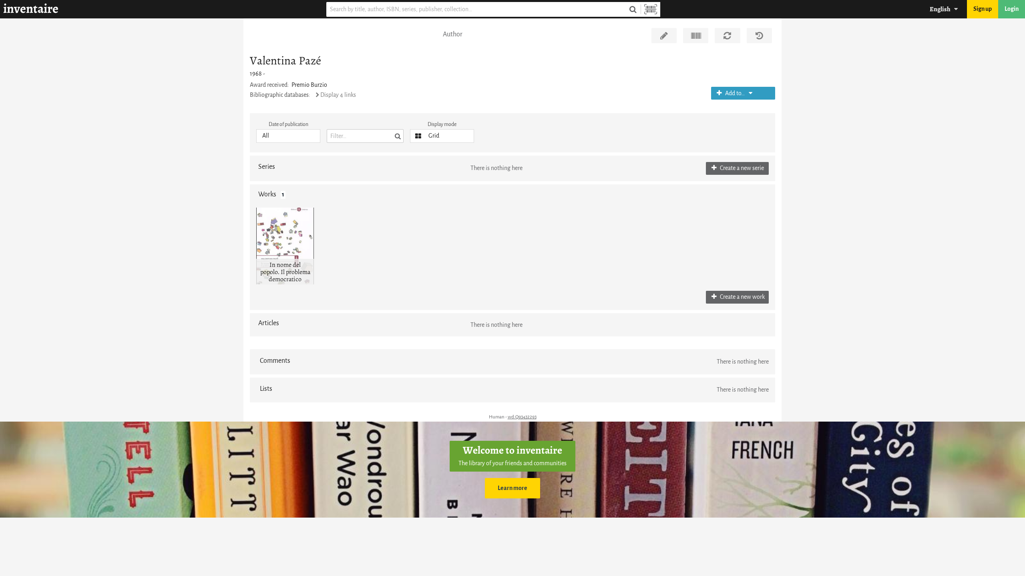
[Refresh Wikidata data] (727, 35)
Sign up (982, 9)
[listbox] (288, 136)
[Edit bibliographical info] (664, 35)
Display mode (442, 124)
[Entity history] (759, 35)
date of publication (288, 124)
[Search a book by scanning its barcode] (650, 9)
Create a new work (742, 297)
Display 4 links (338, 95)
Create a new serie (741, 168)
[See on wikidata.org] (695, 35)
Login (1012, 9)
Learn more (512, 488)
